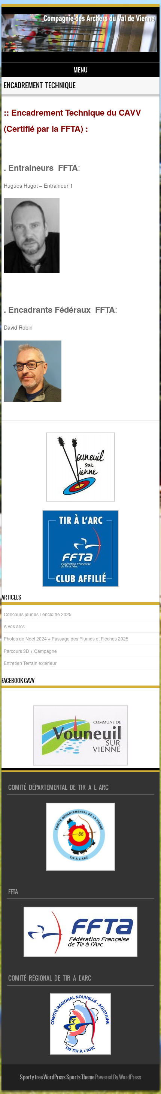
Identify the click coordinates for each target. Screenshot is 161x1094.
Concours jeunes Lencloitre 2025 (38, 614)
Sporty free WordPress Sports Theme (57, 1077)
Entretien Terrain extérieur (30, 663)
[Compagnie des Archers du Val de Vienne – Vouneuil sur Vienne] (79, 49)
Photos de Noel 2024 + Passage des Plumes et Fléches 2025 (66, 638)
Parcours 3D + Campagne (30, 651)
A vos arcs (14, 626)
